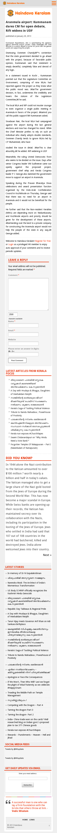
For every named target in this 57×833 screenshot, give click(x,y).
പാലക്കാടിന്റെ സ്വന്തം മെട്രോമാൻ (28, 419)
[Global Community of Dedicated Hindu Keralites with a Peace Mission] (28, 16)
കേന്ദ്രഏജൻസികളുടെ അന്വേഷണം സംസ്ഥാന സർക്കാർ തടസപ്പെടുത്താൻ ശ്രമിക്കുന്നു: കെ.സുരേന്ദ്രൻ (30, 426)
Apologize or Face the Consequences (25, 677)
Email (11, 331)
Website (12, 340)
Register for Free (43, 241)
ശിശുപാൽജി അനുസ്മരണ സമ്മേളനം (26, 578)
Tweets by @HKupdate (14, 749)
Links (32, 820)
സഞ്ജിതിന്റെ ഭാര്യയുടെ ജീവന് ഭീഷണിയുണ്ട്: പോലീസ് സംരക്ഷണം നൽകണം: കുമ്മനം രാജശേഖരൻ (29, 401)
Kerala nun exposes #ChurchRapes (27, 433)
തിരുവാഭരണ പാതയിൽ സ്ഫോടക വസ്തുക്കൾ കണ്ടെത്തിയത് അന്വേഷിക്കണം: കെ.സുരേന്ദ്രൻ (28, 383)
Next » (47, 555)
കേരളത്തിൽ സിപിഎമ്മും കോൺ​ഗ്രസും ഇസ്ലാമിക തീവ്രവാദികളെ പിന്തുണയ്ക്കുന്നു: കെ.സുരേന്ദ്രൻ (28, 632)
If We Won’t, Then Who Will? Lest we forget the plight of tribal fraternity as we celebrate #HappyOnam (29, 685)
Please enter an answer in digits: (23, 349)
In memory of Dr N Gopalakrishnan (24, 573)
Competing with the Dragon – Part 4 (25, 705)
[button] (54, 3)
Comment (13, 275)
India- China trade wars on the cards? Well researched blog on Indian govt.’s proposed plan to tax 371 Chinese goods (28, 722)
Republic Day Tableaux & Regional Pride (27, 609)
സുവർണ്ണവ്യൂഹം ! (17, 700)
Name (11, 321)
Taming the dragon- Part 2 (21, 714)
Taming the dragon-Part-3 (20, 710)
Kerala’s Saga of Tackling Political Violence (30, 408)
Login (11, 244)
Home (25, 820)
